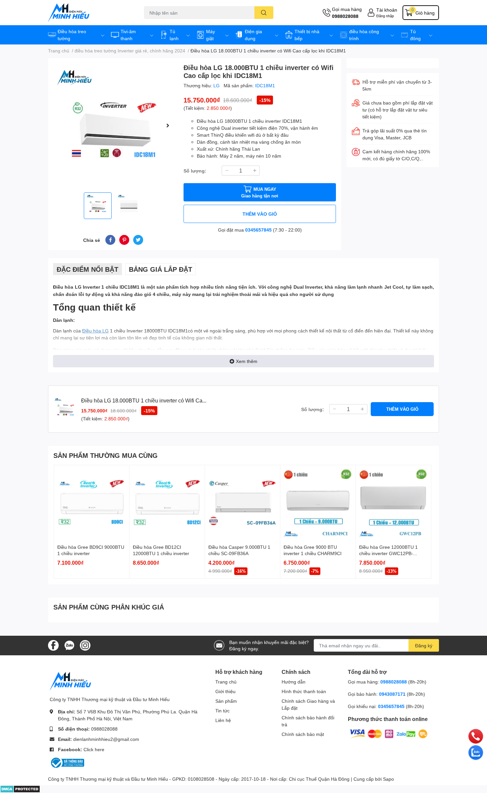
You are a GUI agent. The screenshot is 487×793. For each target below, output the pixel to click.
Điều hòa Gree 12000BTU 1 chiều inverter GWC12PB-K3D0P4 (388, 553)
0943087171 (392, 694)
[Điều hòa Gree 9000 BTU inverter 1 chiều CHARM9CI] (318, 503)
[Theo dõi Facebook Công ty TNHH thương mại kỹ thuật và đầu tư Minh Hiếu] (53, 645)
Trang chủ (226, 682)
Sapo (388, 779)
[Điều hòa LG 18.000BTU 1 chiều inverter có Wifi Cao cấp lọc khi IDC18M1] (113, 125)
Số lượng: (195, 171)
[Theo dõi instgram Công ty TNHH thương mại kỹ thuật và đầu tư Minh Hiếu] (85, 645)
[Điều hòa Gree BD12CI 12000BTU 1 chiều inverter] (167, 503)
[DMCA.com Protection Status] (20, 788)
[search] (263, 12)
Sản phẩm (226, 701)
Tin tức (222, 710)
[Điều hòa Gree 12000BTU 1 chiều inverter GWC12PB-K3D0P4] (393, 503)
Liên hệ (223, 720)
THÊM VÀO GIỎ (260, 214)
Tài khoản (386, 10)
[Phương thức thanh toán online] (388, 733)
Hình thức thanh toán (304, 691)
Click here (93, 749)
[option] (113, 125)
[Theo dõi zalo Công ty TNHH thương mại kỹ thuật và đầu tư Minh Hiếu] (69, 645)
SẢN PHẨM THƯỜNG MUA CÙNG (105, 455)
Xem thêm (246, 361)
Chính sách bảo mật (303, 734)
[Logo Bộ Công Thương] (67, 762)
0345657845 (258, 230)
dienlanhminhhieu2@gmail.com (106, 739)
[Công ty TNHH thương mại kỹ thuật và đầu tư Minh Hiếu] (89, 12)
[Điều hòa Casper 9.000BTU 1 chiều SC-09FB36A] (243, 503)
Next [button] (167, 125)
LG (217, 85)
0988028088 (345, 16)
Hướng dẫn (293, 682)
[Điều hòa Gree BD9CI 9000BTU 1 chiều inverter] (92, 503)
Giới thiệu (225, 691)
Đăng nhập (385, 16)
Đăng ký (423, 645)
